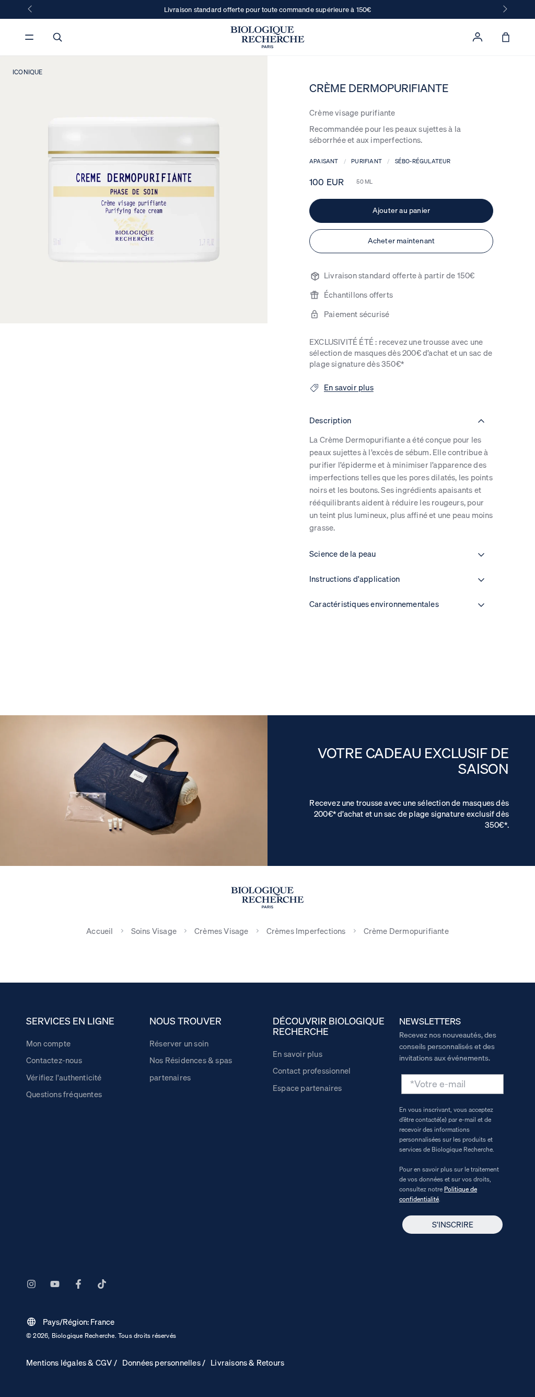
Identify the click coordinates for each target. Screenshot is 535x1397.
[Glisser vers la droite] (504, 9)
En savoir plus (297, 1053)
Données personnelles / (163, 1362)
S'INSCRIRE (452, 1224)
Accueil (99, 931)
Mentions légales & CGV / (71, 1362)
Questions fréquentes (64, 1094)
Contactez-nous (54, 1060)
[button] (57, 37)
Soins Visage (154, 931)
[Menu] (29, 37)
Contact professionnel (312, 1070)
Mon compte (48, 1043)
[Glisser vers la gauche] (31, 9)
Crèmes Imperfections (306, 931)
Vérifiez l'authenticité (64, 1077)
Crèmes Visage (221, 931)
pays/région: (70, 1321)
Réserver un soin (178, 1043)
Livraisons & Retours (247, 1362)
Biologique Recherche (83, 1335)
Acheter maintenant (401, 240)
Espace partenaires (307, 1087)
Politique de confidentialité (438, 1194)
